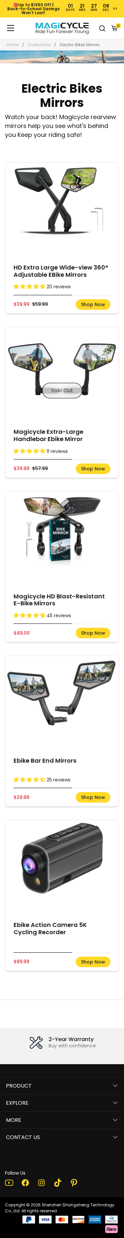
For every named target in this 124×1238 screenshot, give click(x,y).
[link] (62, 28)
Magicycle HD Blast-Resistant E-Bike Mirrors (59, 600)
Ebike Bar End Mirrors (45, 761)
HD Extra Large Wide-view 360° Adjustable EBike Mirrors (61, 271)
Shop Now (93, 304)
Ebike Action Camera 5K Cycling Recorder (50, 928)
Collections (39, 45)
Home (13, 45)
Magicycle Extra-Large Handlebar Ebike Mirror (48, 435)
